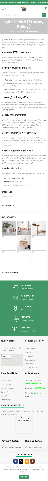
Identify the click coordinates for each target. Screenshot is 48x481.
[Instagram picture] (9, 228)
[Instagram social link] (32, 461)
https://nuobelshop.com (28, 57)
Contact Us (5, 392)
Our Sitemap (5, 400)
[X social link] (21, 461)
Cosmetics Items (31, 360)
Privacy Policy (6, 381)
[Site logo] (24, 8)
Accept (24, 477)
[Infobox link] (24, 287)
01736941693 (41, 388)
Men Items (29, 352)
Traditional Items (31, 367)
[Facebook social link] (15, 461)
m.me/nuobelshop (17, 178)
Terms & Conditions (8, 388)
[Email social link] (27, 461)
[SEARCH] (44, 15)
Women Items (30, 349)
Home (12, 31)
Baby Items (29, 356)
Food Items (29, 364)
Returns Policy (6, 384)
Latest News (5, 396)
